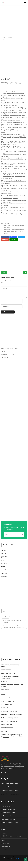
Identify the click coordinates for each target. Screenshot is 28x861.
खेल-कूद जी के (4, 576)
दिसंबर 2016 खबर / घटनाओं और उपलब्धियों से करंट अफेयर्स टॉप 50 (12, 685)
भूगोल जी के (3, 553)
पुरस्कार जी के (4, 557)
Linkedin (14, 237)
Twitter (22, 237)
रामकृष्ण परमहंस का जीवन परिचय (7, 701)
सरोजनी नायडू (4, 731)
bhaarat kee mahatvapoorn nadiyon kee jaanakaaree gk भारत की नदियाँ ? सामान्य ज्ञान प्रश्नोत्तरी (14, 231)
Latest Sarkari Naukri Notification (9, 783)
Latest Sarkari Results (6, 787)
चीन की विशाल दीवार (5, 708)
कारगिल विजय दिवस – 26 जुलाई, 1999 (9, 721)
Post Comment (8, 312)
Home (4, 37)
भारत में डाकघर (4, 681)
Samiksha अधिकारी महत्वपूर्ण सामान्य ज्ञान (9, 718)
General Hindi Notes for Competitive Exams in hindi (12, 693)
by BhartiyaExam (4, 82)
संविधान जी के (4, 573)
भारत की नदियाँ (7, 223)
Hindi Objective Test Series (8, 819)
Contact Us (4, 840)
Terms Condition (5, 846)
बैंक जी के (3, 566)
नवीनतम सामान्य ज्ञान (5, 689)
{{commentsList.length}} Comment (17, 83)
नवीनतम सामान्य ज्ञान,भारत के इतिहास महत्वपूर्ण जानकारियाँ (10, 665)
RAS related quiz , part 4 (7, 704)
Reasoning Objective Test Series (9, 822)
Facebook (6, 237)
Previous (4, 272)
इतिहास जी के (3, 560)
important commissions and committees (11, 714)
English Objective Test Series (8, 816)
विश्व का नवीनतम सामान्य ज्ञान (7, 727)
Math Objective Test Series (8, 812)
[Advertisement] (14, 21)
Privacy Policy (5, 843)
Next (25, 272)
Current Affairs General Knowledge (9, 790)
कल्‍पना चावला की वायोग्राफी (6, 724)
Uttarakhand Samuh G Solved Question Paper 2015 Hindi (10, 677)
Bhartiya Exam (17, 858)
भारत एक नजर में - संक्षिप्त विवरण (7, 698)
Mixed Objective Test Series (8, 809)
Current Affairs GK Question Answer (10, 794)
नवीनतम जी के (4, 570)
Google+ (6, 239)
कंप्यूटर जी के (3, 563)
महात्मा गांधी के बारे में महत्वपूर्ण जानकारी (9, 711)
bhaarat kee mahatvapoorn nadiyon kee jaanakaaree (14, 226)
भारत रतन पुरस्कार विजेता (6, 670)
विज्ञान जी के (3, 550)
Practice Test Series (6, 806)
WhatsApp (14, 239)
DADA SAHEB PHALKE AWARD (9, 673)
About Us (3, 850)
